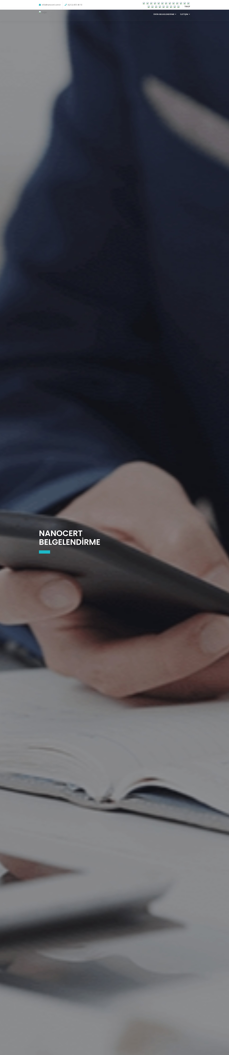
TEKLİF (187, 6)
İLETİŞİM (184, 14)
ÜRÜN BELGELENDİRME (163, 14)
